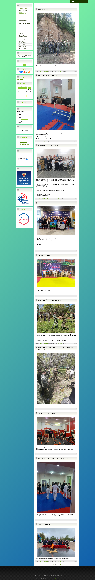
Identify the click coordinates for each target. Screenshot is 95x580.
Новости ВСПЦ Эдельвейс (23, 55)
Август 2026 (24, 86)
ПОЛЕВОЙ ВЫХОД (44, 9)
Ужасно (20, 118)
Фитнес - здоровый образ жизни (47, 413)
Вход (23, 79)
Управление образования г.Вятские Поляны (24, 141)
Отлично (20, 113)
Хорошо (20, 114)
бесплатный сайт (53, 578)
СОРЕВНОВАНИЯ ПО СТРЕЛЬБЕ (48, 145)
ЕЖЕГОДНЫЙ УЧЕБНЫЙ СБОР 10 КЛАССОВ (52, 300)
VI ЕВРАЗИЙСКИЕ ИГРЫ (46, 255)
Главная (36, 4)
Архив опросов (25, 121)
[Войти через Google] (27, 72)
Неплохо (20, 115)
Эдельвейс (60, 71)
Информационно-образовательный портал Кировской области (24, 144)
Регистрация (19, 79)
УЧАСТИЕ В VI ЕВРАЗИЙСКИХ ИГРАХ (50, 203)
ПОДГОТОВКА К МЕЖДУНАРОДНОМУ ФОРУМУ (53, 458)
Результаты (19, 121)
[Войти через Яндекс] (24, 72)
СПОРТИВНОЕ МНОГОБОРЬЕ (47, 75)
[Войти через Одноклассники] (29, 72)
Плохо (20, 117)
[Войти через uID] (20, 72)
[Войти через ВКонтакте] (22, 72)
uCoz (58, 578)
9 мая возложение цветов (45, 524)
